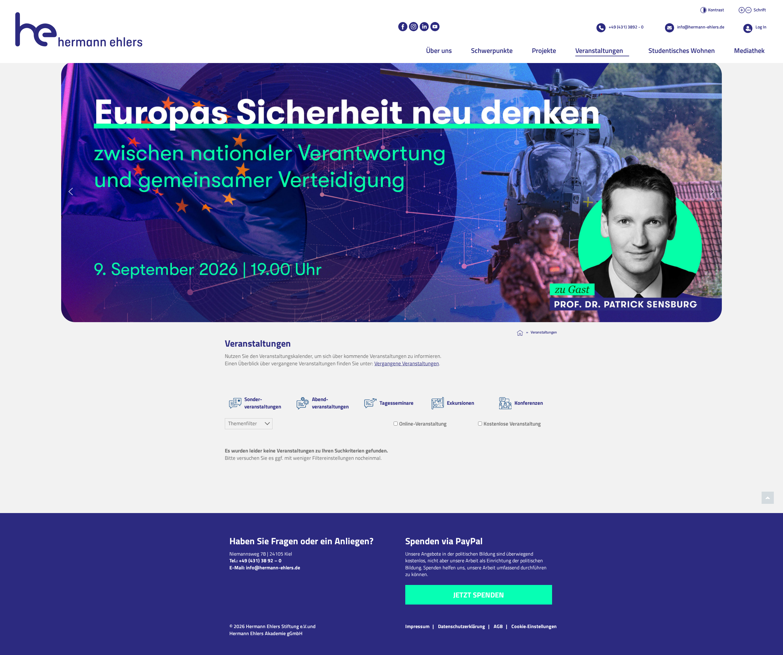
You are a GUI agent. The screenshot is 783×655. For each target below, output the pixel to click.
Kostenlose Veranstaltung (512, 424)
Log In (760, 27)
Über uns (439, 50)
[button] (391, 191)
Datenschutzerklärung (461, 626)
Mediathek (749, 50)
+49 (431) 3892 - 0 (626, 27)
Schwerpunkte (492, 50)
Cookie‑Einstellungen (534, 626)
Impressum (417, 626)
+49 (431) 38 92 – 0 (260, 560)
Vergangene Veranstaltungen (406, 363)
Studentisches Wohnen (681, 50)
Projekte (544, 50)
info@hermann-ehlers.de (700, 27)
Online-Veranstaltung (423, 424)
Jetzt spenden (478, 594)
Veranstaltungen (599, 50)
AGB (498, 626)
